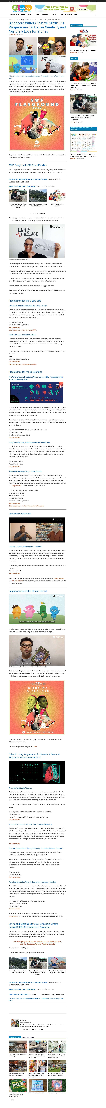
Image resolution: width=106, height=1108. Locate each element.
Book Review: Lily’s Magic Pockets (56, 1093)
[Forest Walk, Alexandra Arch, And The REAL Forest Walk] (38, 195)
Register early (16, 486)
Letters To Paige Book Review (36, 1093)
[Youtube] (96, 1)
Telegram (44, 76)
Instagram (27, 76)
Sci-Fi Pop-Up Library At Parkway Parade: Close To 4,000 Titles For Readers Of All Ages (56, 1056)
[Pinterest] (18, 1010)
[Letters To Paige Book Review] (38, 1085)
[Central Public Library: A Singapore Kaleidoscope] (18, 1047)
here (35, 746)
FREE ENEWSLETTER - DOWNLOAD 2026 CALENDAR (81, 128)
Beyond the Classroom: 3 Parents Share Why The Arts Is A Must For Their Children (37, 1075)
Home (10, 19)
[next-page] (12, 1100)
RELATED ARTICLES (15, 1037)
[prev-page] (10, 1100)
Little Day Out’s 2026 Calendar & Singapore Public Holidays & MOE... (83, 155)
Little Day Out (73, 52)
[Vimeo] (94, 1)
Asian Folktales (59, 578)
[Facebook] (87, 1)
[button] (95, 15)
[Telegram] (33, 1010)
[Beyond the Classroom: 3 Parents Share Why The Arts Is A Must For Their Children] (38, 1066)
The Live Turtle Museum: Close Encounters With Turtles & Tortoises (17, 206)
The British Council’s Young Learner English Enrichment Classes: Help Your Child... (83, 85)
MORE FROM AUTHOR (28, 1037)
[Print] (29, 1010)
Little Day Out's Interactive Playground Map (46, 994)
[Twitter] (92, 1)
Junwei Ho (72, 158)
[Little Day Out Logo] (22, 8)
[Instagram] (89, 1)
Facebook (34, 76)
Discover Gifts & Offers (46, 187)
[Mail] (27, 1029)
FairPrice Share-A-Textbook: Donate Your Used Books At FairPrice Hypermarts (16, 1094)
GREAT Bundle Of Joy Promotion (83, 50)
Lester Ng (72, 89)
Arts (14, 19)
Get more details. (14, 437)
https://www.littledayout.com (25, 1022)
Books (18, 19)
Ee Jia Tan (13, 34)
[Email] (25, 1010)
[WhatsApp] (22, 1010)
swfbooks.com (13, 916)
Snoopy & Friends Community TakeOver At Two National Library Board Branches (37, 1056)
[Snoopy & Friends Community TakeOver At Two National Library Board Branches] (38, 1047)
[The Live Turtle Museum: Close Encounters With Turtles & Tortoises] (18, 195)
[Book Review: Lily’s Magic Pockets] (57, 1085)
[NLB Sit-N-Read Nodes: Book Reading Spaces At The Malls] (57, 1066)
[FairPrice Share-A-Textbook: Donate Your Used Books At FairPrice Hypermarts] (18, 1085)
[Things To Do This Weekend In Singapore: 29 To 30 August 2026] (57, 963)
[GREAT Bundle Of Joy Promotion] (57, 195)
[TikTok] (36, 1029)
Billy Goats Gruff (17, 581)
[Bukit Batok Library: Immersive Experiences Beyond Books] (18, 1066)
